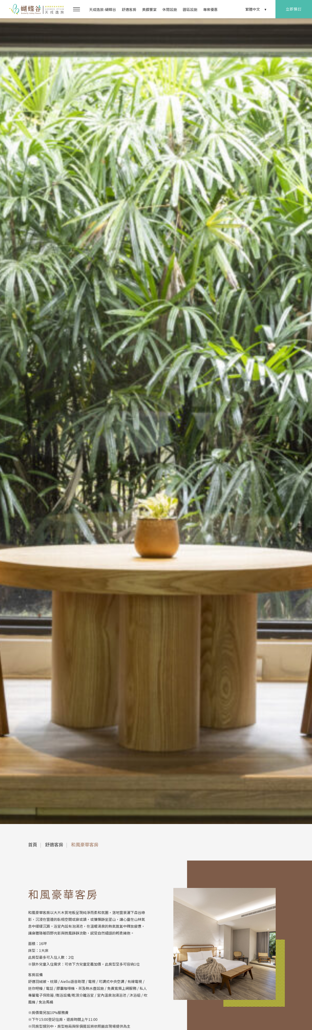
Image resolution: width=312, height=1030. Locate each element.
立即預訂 (294, 9)
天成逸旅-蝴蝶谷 (102, 9)
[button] (76, 9)
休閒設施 (169, 9)
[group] (156, 421)
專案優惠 (210, 9)
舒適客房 (129, 9)
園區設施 (190, 9)
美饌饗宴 (149, 9)
